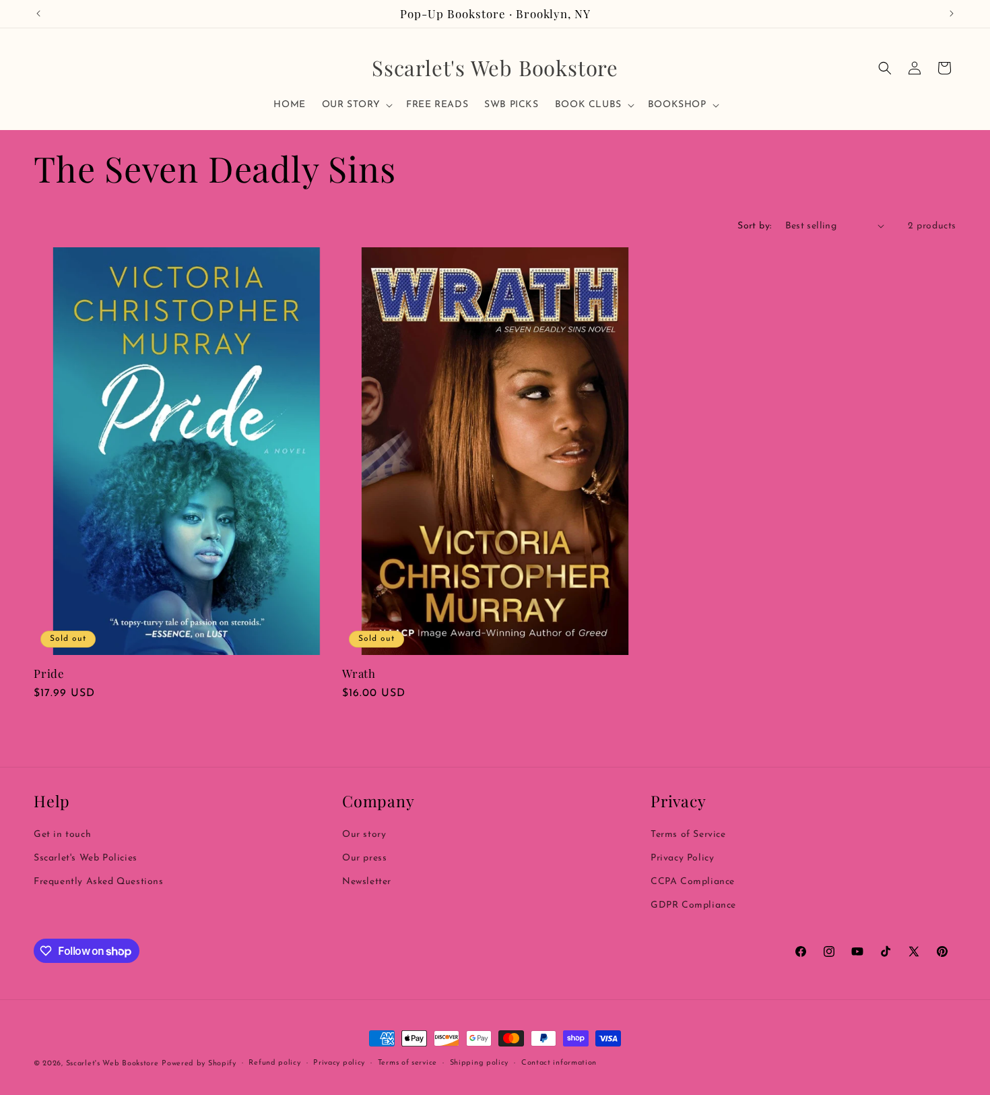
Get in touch (62, 835)
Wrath (359, 673)
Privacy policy (339, 1063)
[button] (356, 105)
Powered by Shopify (199, 1063)
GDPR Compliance (693, 905)
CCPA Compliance (693, 882)
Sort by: (754, 226)
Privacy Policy (682, 858)
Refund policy (274, 1063)
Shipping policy (479, 1063)
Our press (364, 858)
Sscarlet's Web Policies (85, 858)
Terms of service (407, 1063)
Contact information (559, 1063)
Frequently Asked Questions (99, 882)
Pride (49, 673)
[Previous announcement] (38, 13)
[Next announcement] (951, 13)
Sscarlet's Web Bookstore (112, 1063)
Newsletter (366, 882)
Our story (364, 835)
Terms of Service (688, 835)
